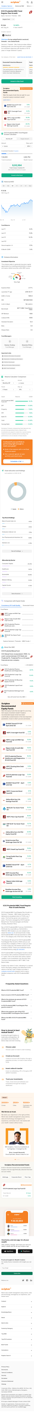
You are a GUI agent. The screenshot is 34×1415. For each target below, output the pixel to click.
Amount (3, 143)
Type (2, 380)
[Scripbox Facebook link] (27, 1280)
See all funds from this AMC (16, 697)
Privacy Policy (5, 1366)
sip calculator (21, 949)
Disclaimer (4, 1378)
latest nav (11, 933)
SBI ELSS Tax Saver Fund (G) (12, 635)
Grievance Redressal (7, 1381)
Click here (4, 39)
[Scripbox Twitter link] (23, 1280)
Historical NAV (19, 6)
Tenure (3, 386)
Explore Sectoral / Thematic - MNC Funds (16, 641)
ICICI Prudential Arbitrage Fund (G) (14, 691)
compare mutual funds (8, 971)
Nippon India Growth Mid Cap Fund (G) (12, 619)
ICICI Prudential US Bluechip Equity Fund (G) (13, 680)
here (24, 1407)
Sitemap (3, 1384)
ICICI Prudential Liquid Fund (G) (13, 686)
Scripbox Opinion (6, 6)
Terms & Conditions (6, 1372)
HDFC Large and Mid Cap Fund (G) (12, 614)
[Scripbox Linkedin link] (31, 1280)
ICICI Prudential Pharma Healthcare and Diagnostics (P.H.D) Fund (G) (12, 625)
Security (3, 1375)
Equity (2, 15)
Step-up (20, 386)
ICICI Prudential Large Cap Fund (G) (13, 630)
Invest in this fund (17, 81)
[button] (17, 1302)
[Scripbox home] (16, 2)
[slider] (7, 154)
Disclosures (4, 1369)
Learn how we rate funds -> (25, 57)
